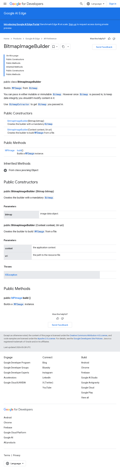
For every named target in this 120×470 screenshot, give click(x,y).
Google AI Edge (15, 13)
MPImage (17, 88)
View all (85, 397)
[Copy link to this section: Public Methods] (29, 143)
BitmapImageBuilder (18, 121)
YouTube (46, 387)
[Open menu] (5, 3)
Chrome (85, 367)
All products (9, 442)
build (19, 150)
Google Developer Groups (16, 367)
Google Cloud (87, 387)
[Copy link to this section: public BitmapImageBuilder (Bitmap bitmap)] (58, 191)
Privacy (16, 455)
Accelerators (10, 377)
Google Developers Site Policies (88, 338)
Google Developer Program (17, 362)
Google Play (87, 392)
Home (6, 38)
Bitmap (33, 88)
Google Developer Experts (16, 372)
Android (85, 362)
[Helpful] (109, 38)
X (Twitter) (47, 382)
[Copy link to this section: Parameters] (19, 206)
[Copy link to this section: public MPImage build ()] (34, 298)
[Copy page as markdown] (63, 46)
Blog (44, 362)
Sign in (112, 3)
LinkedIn (46, 377)
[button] (21, 170)
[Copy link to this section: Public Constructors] (35, 113)
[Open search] (81, 4)
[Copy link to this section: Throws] (15, 267)
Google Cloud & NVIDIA (15, 382)
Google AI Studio (89, 377)
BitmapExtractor (19, 104)
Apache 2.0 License (46, 338)
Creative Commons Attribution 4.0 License (88, 335)
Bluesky (46, 367)
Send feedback (104, 47)
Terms (7, 455)
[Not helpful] (114, 38)
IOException (11, 275)
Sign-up (72, 24)
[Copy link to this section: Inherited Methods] (33, 164)
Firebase (85, 372)
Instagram (47, 372)
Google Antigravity (90, 382)
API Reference (50, 38)
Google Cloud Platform (15, 432)
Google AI (8, 437)
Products (17, 38)
